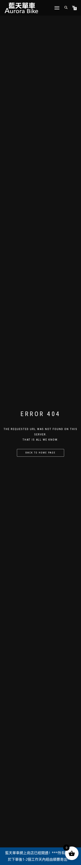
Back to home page (40, 452)
